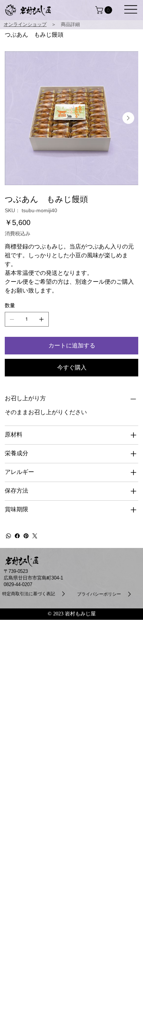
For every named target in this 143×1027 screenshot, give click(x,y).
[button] (130, 9)
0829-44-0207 (18, 584)
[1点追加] (41, 319)
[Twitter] (34, 536)
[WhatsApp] (8, 536)
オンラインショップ (25, 24)
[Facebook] (17, 536)
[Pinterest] (26, 536)
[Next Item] (128, 118)
